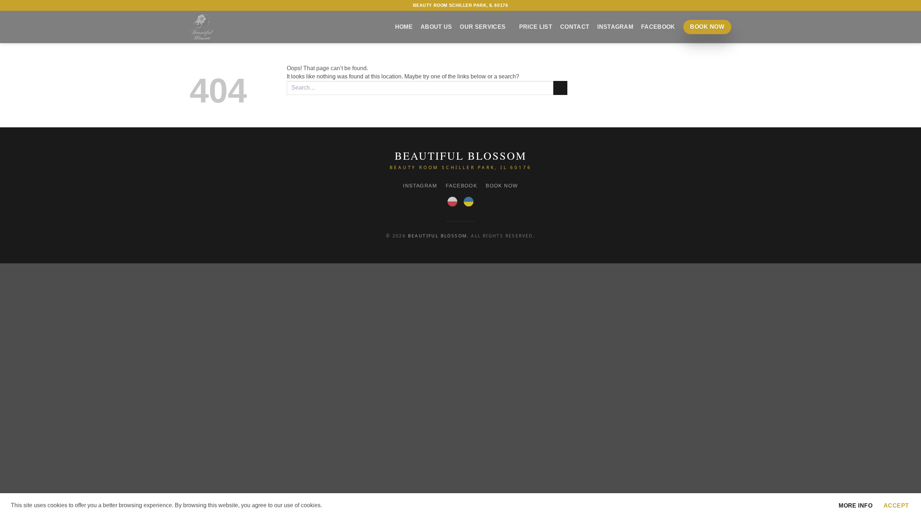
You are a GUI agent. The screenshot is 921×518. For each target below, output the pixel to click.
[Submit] (560, 88)
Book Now (502, 185)
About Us (436, 27)
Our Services (482, 27)
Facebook (658, 27)
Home (404, 27)
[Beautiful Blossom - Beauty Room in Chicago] (201, 27)
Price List (535, 27)
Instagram (615, 27)
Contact (574, 27)
